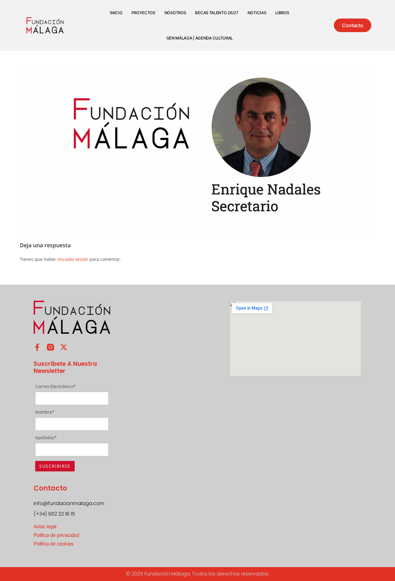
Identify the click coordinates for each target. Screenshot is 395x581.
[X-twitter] (63, 347)
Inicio (116, 12)
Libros (282, 12)
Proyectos (143, 12)
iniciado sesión (72, 259)
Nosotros (175, 12)
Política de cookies (53, 544)
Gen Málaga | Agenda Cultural (199, 38)
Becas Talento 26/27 (216, 12)
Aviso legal (45, 526)
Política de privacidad (56, 535)
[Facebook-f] (37, 347)
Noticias (256, 12)
